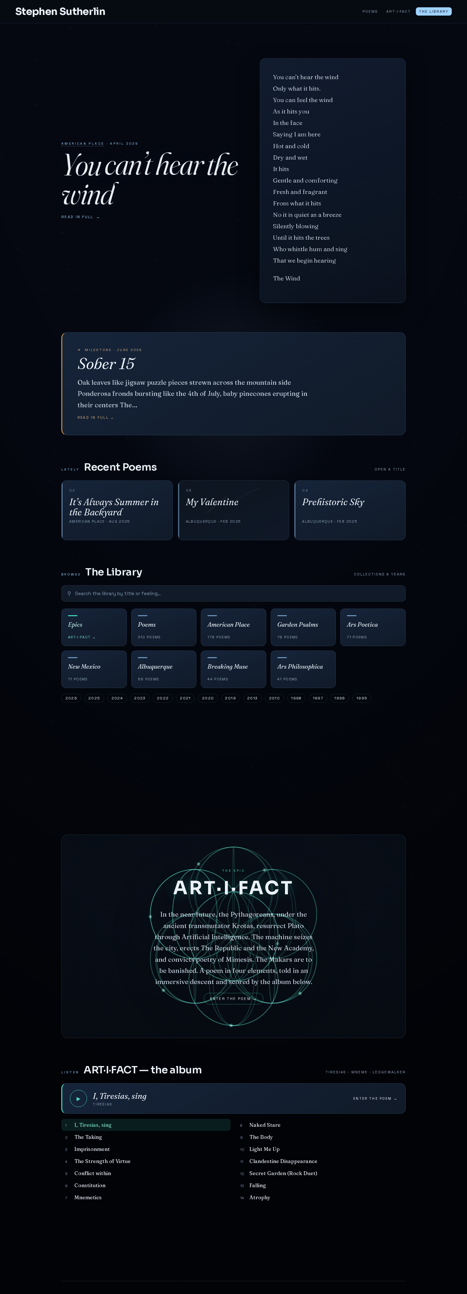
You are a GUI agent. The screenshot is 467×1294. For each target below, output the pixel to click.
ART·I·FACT (398, 11)
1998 (296, 698)
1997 (318, 698)
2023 (140, 698)
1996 (339, 698)
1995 (362, 698)
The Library (433, 11)
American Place (82, 143)
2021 (185, 698)
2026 (71, 698)
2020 (208, 698)
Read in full (80, 217)
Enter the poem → (233, 998)
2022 (163, 698)
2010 (274, 698)
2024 (117, 698)
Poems (370, 11)
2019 (230, 698)
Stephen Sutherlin (60, 11)
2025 (94, 698)
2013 (252, 698)
